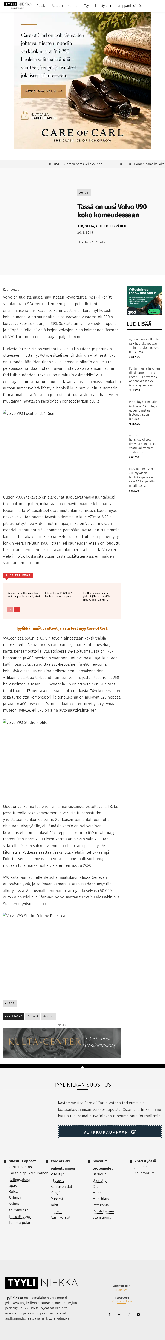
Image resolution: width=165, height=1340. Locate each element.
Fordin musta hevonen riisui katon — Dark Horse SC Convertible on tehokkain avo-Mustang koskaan (144, 377)
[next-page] (17, 609)
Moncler (99, 1193)
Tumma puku (19, 1222)
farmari (33, 1016)
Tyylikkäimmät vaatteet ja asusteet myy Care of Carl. (62, 628)
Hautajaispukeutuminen (28, 1173)
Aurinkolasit (60, 1217)
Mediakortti (121, 1290)
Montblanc (101, 1199)
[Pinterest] (101, 253)
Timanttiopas (20, 1216)
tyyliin (72, 1303)
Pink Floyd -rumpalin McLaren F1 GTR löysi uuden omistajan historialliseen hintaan (143, 410)
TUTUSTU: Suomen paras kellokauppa (66, 164)
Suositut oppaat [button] (22, 1161)
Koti (5, 289)
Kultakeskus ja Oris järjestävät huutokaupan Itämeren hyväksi (23, 595)
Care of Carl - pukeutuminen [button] (63, 1165)
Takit (54, 1205)
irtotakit (57, 1180)
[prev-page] (10, 609)
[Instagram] (119, 1315)
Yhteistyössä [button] (145, 1161)
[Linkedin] (121, 253)
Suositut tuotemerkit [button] (103, 1165)
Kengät (56, 1193)
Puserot (57, 1199)
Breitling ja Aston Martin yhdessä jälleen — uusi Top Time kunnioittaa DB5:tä (97, 596)
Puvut (55, 1174)
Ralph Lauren (103, 1211)
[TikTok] (128, 1315)
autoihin (47, 1303)
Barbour (99, 1174)
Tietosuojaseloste (122, 1301)
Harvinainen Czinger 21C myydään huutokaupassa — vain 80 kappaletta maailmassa (142, 477)
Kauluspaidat (61, 1186)
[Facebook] (81, 253)
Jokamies (141, 1167)
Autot (84, 192)
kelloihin (33, 1303)
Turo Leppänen (113, 226)
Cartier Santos (20, 1167)
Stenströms (102, 1217)
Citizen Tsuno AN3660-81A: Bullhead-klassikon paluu (59, 595)
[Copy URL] (131, 253)
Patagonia (101, 1205)
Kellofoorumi (145, 1173)
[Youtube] (138, 1315)
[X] (91, 253)
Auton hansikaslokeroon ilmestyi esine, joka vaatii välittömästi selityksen (142, 444)
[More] (141, 253)
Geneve (48, 1016)
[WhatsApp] (111, 253)
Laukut (56, 1211)
